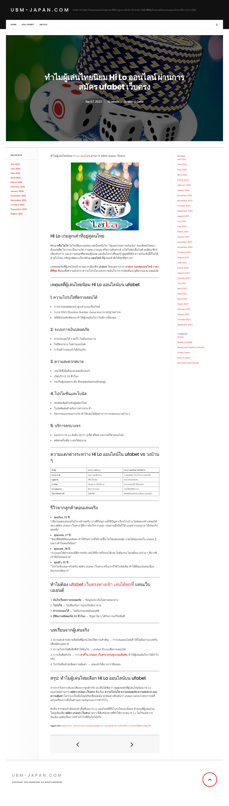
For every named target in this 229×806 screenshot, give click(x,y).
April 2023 (182, 288)
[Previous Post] (77, 744)
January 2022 (183, 314)
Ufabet (97, 725)
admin (115, 101)
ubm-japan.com (40, 9)
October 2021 (183, 319)
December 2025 (18, 195)
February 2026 (18, 186)
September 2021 (185, 324)
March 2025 (183, 231)
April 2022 (182, 298)
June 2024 (182, 262)
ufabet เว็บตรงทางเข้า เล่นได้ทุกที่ (101, 584)
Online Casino (183, 352)
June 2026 (15, 168)
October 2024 (183, 252)
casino (64, 725)
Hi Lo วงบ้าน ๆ (74, 725)
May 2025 (182, 226)
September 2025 (19, 209)
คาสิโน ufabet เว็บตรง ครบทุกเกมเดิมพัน (104, 654)
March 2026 (16, 182)
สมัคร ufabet (28, 24)
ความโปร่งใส (120, 725)
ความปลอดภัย (107, 725)
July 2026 (15, 164)
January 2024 (183, 273)
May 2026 (15, 173)
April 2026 (16, 177)
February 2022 (184, 309)
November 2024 (184, 247)
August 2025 (17, 213)
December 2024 (184, 242)
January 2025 (183, 236)
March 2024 (183, 267)
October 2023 (183, 278)
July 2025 (181, 221)
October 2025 (17, 204)
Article (43, 24)
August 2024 (183, 257)
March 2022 (183, 304)
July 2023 (181, 283)
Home (13, 24)
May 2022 (182, 293)
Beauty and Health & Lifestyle (190, 347)
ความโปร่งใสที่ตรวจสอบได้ (139, 725)
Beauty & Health (184, 342)
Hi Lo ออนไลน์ (81, 155)
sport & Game (135, 101)
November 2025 (18, 200)
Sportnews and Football (188, 362)
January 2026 (17, 191)
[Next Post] (132, 744)
